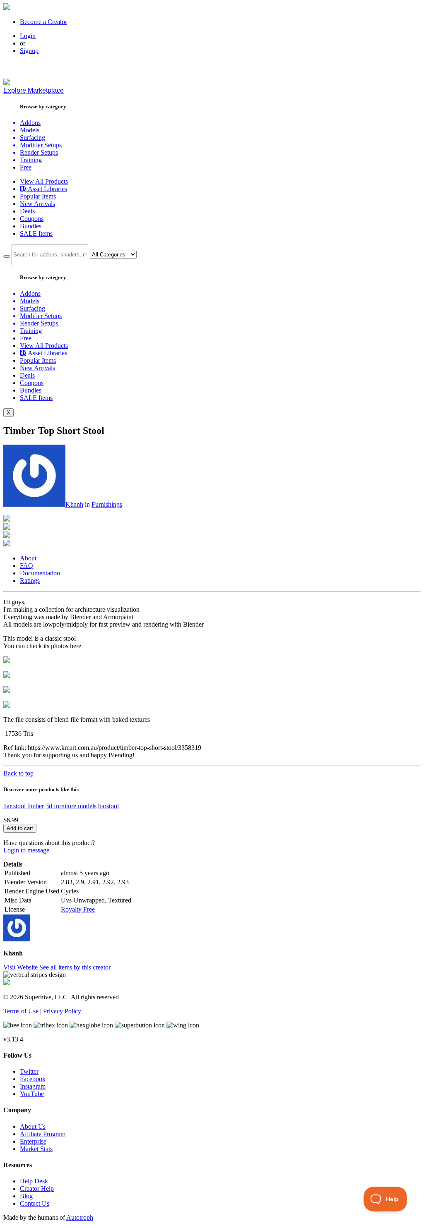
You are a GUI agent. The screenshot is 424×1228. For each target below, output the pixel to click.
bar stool (14, 805)
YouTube (32, 1093)
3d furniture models (71, 805)
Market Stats (36, 1148)
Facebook (33, 1078)
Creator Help (37, 1188)
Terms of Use (21, 1011)
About (28, 558)
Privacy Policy (62, 1011)
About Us (33, 1126)
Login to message (26, 850)
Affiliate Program (42, 1133)
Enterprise (33, 1141)
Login (28, 35)
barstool (108, 805)
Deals (27, 211)
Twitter (29, 1071)
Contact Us (34, 1203)
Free (25, 167)
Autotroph (79, 1217)
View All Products (44, 181)
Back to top (18, 773)
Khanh (74, 504)
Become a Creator (43, 21)
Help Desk (34, 1181)
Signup (29, 50)
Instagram (33, 1086)
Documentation (40, 573)
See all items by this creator (75, 967)
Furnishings (107, 504)
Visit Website (21, 967)
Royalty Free (78, 909)
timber (35, 805)
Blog (26, 1195)
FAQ (26, 565)
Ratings (30, 580)
